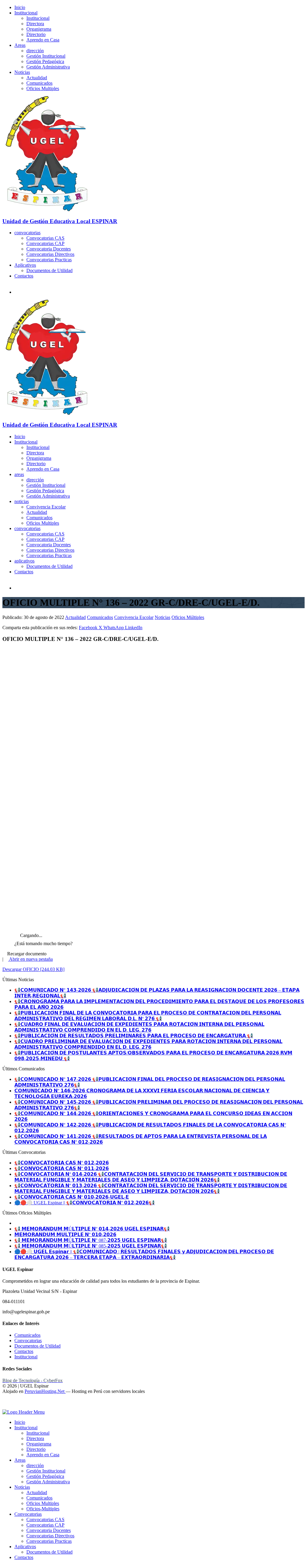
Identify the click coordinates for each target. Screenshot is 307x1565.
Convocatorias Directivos (50, 254)
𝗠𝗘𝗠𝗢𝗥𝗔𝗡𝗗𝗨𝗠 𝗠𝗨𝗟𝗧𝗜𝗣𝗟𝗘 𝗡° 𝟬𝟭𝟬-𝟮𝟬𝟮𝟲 (65, 1234)
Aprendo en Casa (42, 39)
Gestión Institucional (45, 56)
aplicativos (24, 560)
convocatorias (27, 232)
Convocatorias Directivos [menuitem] (50, 1535)
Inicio (19, 7)
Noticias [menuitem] (22, 1487)
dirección (35, 50)
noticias (21, 501)
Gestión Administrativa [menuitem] (48, 1481)
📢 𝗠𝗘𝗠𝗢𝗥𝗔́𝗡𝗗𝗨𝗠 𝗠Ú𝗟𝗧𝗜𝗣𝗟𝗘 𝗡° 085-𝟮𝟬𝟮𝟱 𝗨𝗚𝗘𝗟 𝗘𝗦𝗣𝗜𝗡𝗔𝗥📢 (90, 1245)
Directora (35, 23)
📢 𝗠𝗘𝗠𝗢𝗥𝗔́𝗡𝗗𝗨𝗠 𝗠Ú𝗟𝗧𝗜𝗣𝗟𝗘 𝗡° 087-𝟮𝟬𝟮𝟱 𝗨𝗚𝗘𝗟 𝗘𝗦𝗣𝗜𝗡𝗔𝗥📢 (90, 1240)
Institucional (25, 12)
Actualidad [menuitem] (36, 1492)
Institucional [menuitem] (25, 1427)
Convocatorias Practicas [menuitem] (49, 1541)
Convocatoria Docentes (48, 248)
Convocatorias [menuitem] (28, 1514)
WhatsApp (114, 627)
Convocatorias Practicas (49, 259)
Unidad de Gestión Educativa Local (59, 221)
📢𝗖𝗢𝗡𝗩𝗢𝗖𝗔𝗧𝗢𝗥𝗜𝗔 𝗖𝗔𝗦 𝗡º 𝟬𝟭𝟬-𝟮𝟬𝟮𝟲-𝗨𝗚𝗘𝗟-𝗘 (71, 1197)
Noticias (22, 72)
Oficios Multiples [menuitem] (42, 1503)
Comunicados (39, 83)
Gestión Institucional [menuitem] (45, 1470)
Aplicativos (25, 265)
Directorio (36, 34)
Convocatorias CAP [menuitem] (45, 1524)
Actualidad (36, 77)
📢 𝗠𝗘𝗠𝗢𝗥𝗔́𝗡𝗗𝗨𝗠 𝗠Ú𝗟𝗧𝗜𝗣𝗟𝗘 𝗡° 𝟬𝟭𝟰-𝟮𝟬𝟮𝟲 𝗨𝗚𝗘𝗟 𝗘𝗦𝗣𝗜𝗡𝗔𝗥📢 (92, 1228)
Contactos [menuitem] (23, 1557)
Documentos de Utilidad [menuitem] (49, 1551)
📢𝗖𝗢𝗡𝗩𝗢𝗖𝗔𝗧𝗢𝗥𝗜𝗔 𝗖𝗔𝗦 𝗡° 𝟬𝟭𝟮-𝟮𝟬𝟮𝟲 (61, 1162)
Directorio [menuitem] (36, 1449)
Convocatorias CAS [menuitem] (45, 1519)
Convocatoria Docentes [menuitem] (48, 1530)
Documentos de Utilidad (49, 270)
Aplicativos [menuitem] (25, 1546)
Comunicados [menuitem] (39, 1497)
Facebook (89, 627)
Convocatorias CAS (45, 238)
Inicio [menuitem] (19, 1422)
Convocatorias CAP (45, 243)
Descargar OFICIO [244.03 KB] (33, 969)
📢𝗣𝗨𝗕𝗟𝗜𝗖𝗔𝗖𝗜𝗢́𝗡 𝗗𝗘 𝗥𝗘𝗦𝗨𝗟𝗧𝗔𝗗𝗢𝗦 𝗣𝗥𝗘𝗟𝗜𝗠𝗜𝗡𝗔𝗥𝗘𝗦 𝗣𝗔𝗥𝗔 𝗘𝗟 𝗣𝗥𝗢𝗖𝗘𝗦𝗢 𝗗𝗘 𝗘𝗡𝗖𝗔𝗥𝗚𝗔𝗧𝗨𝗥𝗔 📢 (133, 1035)
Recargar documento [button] (26, 953)
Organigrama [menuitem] (38, 1443)
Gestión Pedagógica (45, 61)
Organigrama (38, 29)
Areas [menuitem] (19, 1460)
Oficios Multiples (42, 88)
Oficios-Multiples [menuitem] (42, 1508)
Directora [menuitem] (35, 1438)
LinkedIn (133, 627)
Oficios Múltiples (187, 617)
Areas (19, 45)
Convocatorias (28, 1340)
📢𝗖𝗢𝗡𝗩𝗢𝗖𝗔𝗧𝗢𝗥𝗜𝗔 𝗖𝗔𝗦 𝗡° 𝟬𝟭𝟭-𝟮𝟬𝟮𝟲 (61, 1168)
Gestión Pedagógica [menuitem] (45, 1476)
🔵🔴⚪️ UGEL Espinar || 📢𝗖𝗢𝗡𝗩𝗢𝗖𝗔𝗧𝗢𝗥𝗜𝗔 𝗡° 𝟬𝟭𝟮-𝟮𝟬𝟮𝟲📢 (84, 1202)
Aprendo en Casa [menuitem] (42, 1454)
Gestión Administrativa (48, 66)
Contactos (23, 275)
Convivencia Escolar (46, 506)
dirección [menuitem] (35, 1465)
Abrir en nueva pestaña (30, 959)
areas (19, 474)
